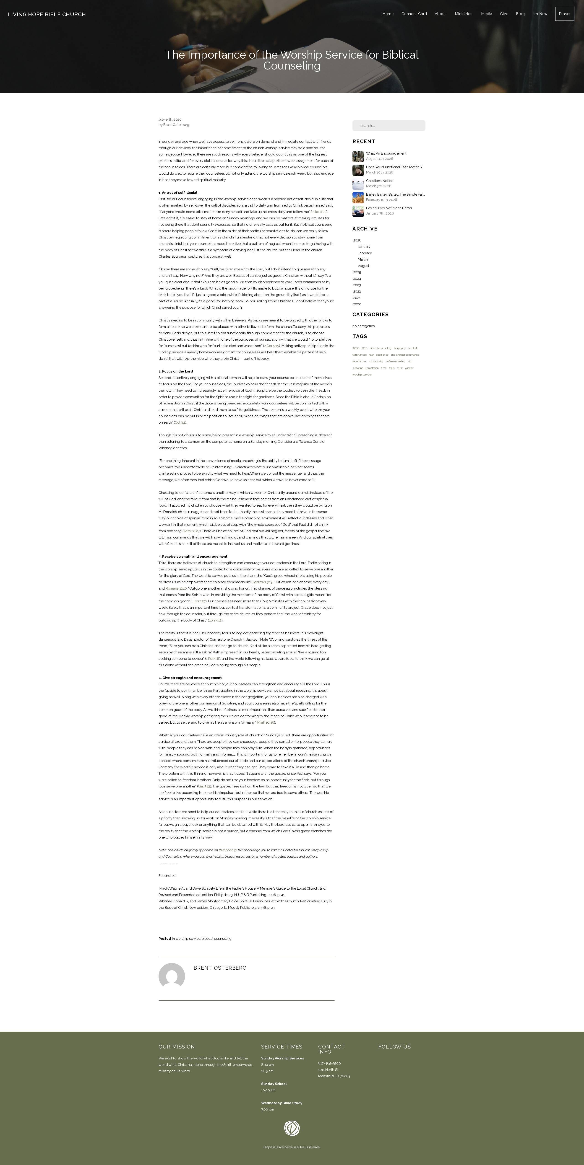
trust (400, 368)
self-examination (395, 361)
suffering (357, 368)
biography (400, 348)
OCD (364, 348)
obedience (382, 354)
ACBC (356, 348)
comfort (412, 348)
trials (391, 368)
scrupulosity (375, 361)
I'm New (540, 14)
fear (371, 354)
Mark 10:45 (265, 722)
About (441, 14)
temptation (372, 368)
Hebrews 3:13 (262, 582)
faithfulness (359, 354)
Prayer (565, 14)
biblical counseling (217, 939)
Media (486, 14)
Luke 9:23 (319, 212)
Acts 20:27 (191, 531)
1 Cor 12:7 (198, 601)
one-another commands (405, 354)
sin (409, 361)
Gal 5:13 (204, 786)
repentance (359, 361)
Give (504, 14)
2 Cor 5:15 (271, 346)
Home (388, 14)
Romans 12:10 (176, 588)
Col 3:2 (180, 422)
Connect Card (414, 14)
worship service (187, 939)
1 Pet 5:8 (212, 659)
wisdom (409, 368)
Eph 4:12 (215, 620)
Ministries (464, 14)
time (383, 368)
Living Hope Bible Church (47, 14)
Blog (520, 14)
